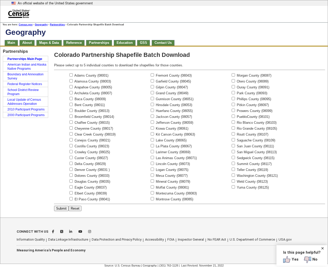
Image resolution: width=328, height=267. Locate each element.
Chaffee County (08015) (92, 123)
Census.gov (26, 24)
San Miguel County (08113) (256, 152)
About (27, 43)
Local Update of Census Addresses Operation (24, 101)
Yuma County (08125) (252, 187)
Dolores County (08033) (91, 176)
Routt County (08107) (252, 134)
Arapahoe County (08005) (93, 87)
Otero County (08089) (252, 81)
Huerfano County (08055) (174, 111)
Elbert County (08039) (90, 193)
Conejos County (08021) (92, 140)
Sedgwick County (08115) (255, 158)
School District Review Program (23, 92)
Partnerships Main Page (24, 58)
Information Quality (31, 239)
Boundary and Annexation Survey (25, 76)
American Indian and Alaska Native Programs (26, 66)
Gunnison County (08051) (174, 99)
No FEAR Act (217, 239)
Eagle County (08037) (90, 187)
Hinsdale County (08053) (173, 105)
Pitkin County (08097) (252, 105)
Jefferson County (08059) (174, 123)
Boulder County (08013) (91, 111)
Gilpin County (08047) (171, 87)
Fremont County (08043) (173, 75)
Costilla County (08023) (91, 146)
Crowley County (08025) (92, 152)
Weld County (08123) (252, 181)
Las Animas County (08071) (176, 158)
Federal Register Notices (24, 84)
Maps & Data (49, 43)
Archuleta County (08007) (93, 93)
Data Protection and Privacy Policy (116, 239)
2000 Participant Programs (26, 115)
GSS (143, 43)
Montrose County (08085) (174, 199)
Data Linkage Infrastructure (68, 239)
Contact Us (163, 43)
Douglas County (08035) (92, 181)
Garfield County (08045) (173, 81)
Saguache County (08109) (255, 140)
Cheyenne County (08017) (93, 128)
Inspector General (191, 239)
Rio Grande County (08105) (256, 128)
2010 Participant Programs (26, 109)
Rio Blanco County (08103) (256, 123)
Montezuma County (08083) (176, 193)
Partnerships (57, 24)
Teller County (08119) (252, 170)
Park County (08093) (251, 93)
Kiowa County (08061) (171, 128)
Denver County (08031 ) (92, 170)
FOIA (170, 239)
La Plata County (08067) (173, 146)
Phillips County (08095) (253, 99)
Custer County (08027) (91, 158)
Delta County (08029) (90, 164)
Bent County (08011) (89, 105)
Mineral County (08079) (172, 181)
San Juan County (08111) (255, 146)
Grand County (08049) (171, 93)
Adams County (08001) (91, 75)
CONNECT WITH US (32, 231)
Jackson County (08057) (173, 117)
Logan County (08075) (171, 170)
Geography (41, 24)
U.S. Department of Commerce (252, 239)
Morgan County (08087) (253, 75)
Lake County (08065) (171, 140)
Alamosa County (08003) (92, 81)
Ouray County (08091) (252, 87)
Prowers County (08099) (254, 111)
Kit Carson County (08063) (175, 134)
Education (125, 43)
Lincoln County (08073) (172, 164)
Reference (74, 43)
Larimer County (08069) (172, 152)
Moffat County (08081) (172, 187)
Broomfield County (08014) (94, 117)
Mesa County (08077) (171, 176)
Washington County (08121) (257, 176)
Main (11, 43)
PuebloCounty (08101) (253, 117)
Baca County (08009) (90, 99)
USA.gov (285, 239)
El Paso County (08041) (92, 199)
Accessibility (154, 239)
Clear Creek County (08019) (95, 134)
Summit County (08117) (254, 164)
